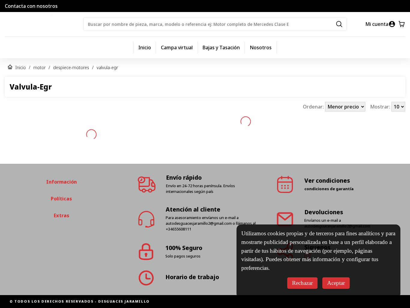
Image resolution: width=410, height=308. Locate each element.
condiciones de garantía (329, 188)
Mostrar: (380, 106)
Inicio (144, 47)
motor (39, 67)
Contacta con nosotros (31, 6)
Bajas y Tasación (221, 47)
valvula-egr (107, 67)
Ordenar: (314, 106)
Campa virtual (177, 47)
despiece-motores (71, 67)
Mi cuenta (376, 24)
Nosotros (261, 47)
